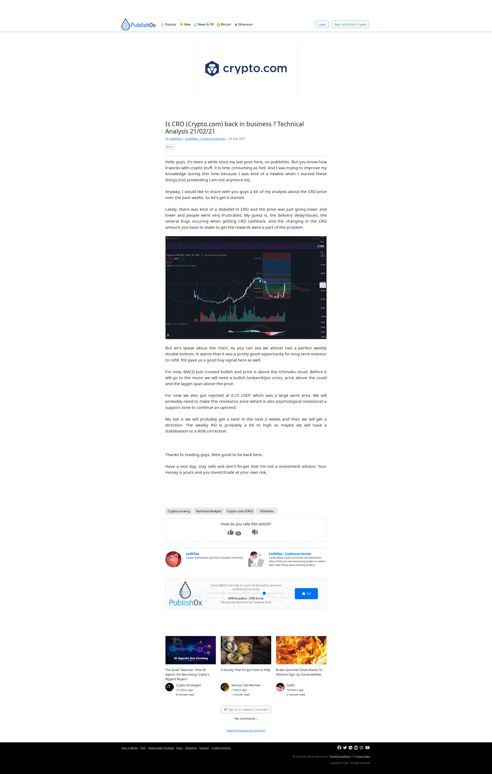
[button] (315, 354)
